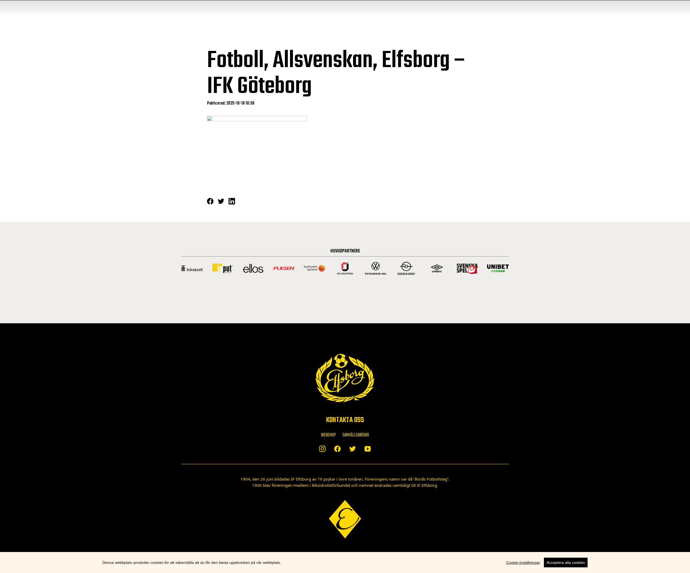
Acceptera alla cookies (566, 562)
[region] (345, 562)
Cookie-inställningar (523, 562)
